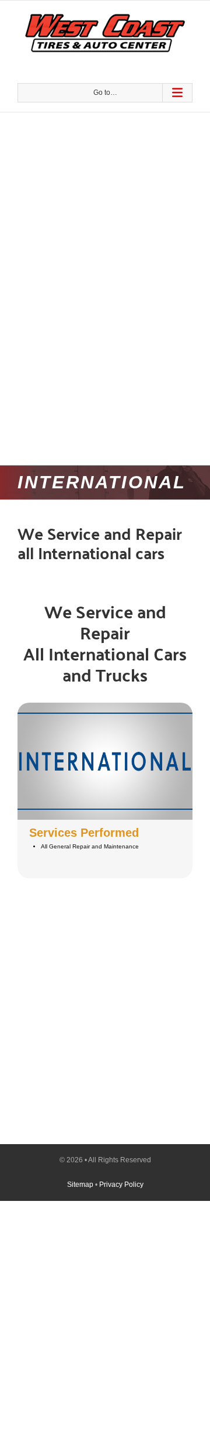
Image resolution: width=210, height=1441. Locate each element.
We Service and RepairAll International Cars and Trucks (105, 642)
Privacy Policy (121, 1184)
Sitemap (80, 1184)
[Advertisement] (105, 178)
